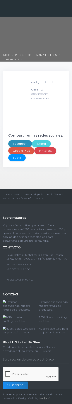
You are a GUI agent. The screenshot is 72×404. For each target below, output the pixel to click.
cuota (17, 157)
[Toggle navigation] (66, 3)
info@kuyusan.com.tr (20, 279)
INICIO (7, 54)
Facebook (20, 143)
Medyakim (45, 398)
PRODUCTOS (23, 54)
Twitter (41, 143)
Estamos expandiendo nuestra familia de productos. (53, 305)
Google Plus (21, 150)
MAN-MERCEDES (46, 54)
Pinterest (45, 150)
